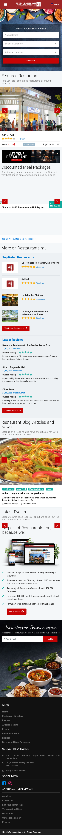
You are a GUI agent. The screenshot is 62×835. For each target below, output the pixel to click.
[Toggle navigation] (5, 4)
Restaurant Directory (12, 716)
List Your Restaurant (12, 805)
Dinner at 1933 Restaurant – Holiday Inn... (24, 207)
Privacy (6, 822)
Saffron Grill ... (9, 135)
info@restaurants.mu (16, 771)
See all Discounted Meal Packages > (19, 239)
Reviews (6, 720)
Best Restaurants (10, 733)
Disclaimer (7, 813)
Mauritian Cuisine (36, 489)
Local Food (21, 489)
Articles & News (10, 725)
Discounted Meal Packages (16, 742)
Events (5, 729)
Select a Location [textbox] (13, 52)
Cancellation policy (11, 818)
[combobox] (31, 52)
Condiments (8, 489)
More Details (14, 611)
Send (50, 639)
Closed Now (29, 145)
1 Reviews (21, 139)
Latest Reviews (11, 410)
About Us (6, 796)
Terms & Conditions (12, 809)
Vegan (49, 489)
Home (5, 712)
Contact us (7, 800)
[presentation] (5, 110)
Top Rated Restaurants (14, 328)
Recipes (6, 738)
